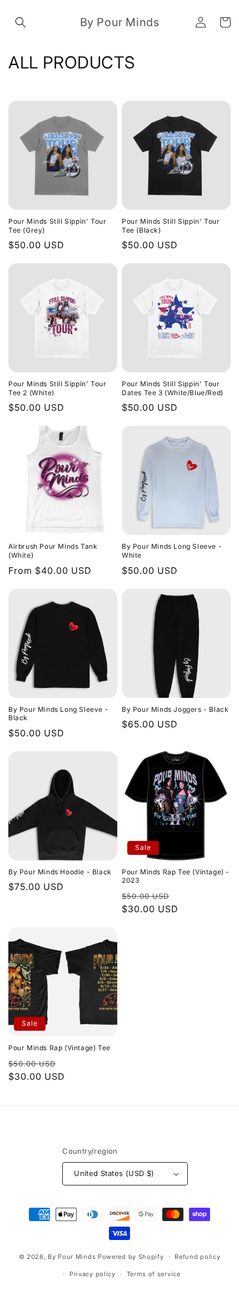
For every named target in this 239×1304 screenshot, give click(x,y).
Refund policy (197, 1257)
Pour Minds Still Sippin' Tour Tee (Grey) (57, 225)
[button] (20, 22)
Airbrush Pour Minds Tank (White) (52, 550)
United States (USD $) (114, 1173)
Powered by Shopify (131, 1257)
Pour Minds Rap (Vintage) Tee (59, 1048)
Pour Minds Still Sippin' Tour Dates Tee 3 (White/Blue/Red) (172, 388)
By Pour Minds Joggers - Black (175, 709)
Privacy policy (92, 1274)
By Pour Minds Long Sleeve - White (172, 550)
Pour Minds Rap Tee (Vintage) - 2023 (176, 876)
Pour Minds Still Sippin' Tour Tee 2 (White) (57, 388)
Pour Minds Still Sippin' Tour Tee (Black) (171, 225)
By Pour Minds (72, 1257)
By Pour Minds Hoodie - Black (60, 872)
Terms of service (154, 1274)
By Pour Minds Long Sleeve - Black (58, 713)
